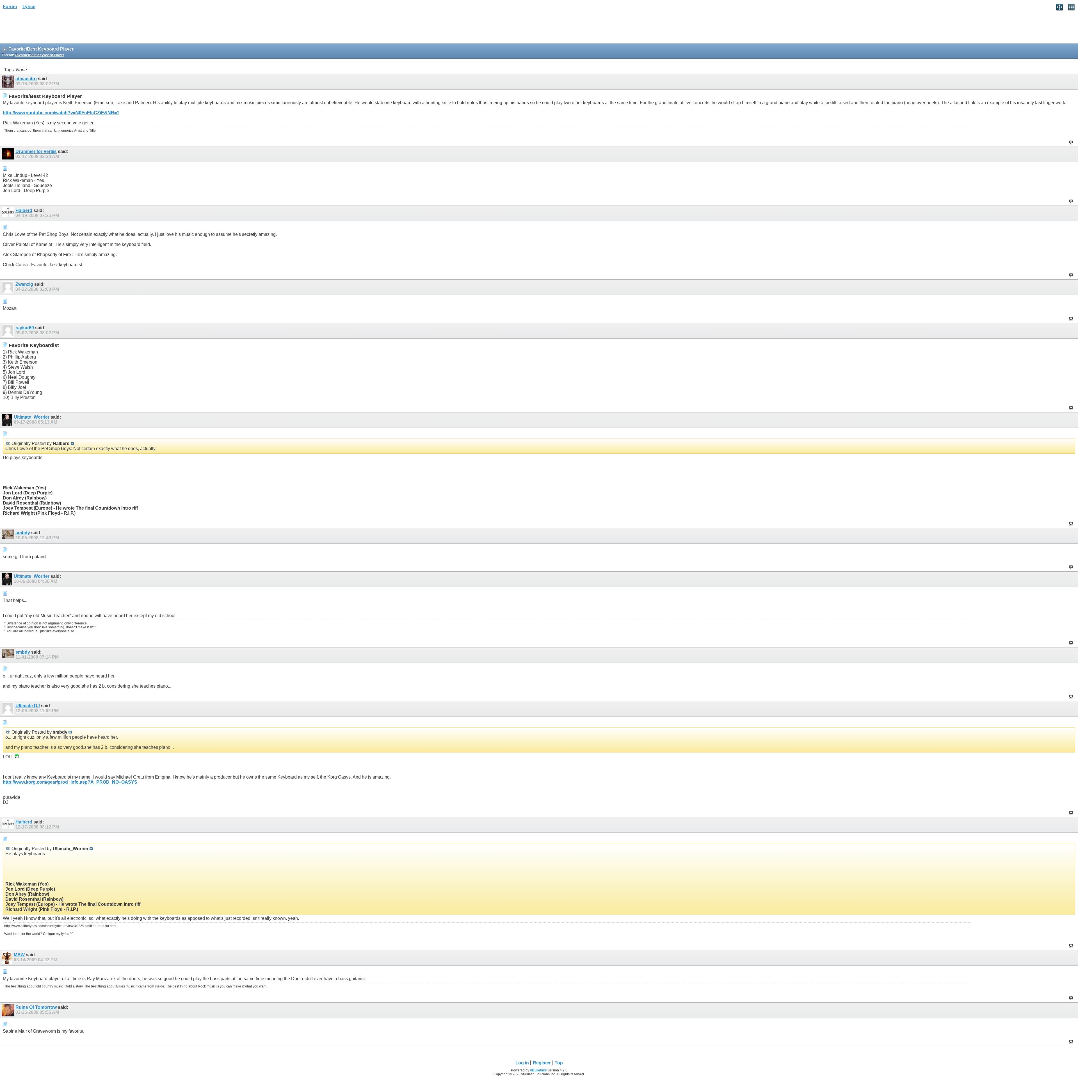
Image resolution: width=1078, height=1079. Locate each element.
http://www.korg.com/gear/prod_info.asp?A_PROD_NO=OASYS (70, 782)
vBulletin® (538, 1070)
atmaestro (26, 78)
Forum (10, 6)
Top (559, 1062)
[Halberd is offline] (8, 213)
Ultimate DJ (27, 705)
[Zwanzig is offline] (8, 287)
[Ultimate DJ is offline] (8, 708)
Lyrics (28, 6)
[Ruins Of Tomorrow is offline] (8, 1010)
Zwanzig (24, 284)
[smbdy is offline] (8, 536)
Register (542, 1062)
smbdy (22, 532)
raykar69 (24, 327)
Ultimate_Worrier (31, 417)
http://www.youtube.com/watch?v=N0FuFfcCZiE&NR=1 (61, 112)
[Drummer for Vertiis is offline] (8, 154)
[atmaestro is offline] (8, 82)
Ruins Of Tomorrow (36, 1007)
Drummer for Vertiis (36, 151)
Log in (522, 1062)
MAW (19, 954)
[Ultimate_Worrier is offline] (8, 420)
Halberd (23, 210)
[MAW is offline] (8, 958)
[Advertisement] (45, 28)
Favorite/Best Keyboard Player (39, 55)
